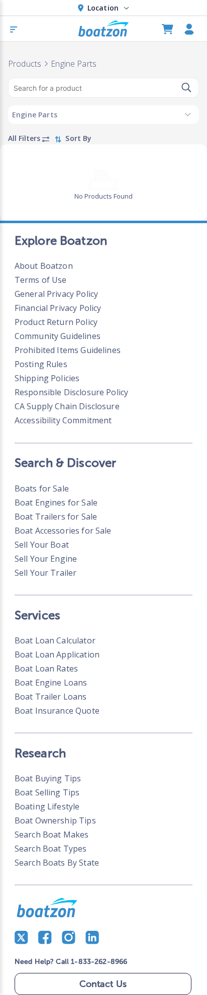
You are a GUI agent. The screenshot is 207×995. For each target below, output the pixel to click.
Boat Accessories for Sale (63, 530)
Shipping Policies (47, 378)
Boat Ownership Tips (55, 820)
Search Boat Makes (52, 834)
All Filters (25, 138)
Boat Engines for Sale (56, 502)
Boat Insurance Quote (57, 710)
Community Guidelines (57, 336)
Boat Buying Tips (48, 778)
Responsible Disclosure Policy (71, 392)
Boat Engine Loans (51, 682)
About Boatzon (44, 265)
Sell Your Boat (42, 544)
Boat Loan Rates (46, 668)
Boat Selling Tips (47, 792)
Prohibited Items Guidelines (68, 350)
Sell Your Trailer (46, 572)
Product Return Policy (56, 321)
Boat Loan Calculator (55, 640)
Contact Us (103, 983)
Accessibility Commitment (63, 420)
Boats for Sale (42, 488)
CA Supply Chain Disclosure (67, 406)
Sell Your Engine (46, 558)
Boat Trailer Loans (51, 696)
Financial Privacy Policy (58, 307)
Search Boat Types (51, 848)
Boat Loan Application (57, 654)
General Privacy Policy (56, 293)
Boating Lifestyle (47, 806)
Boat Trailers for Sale (56, 516)
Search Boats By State (57, 862)
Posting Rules (41, 364)
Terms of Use (41, 279)
